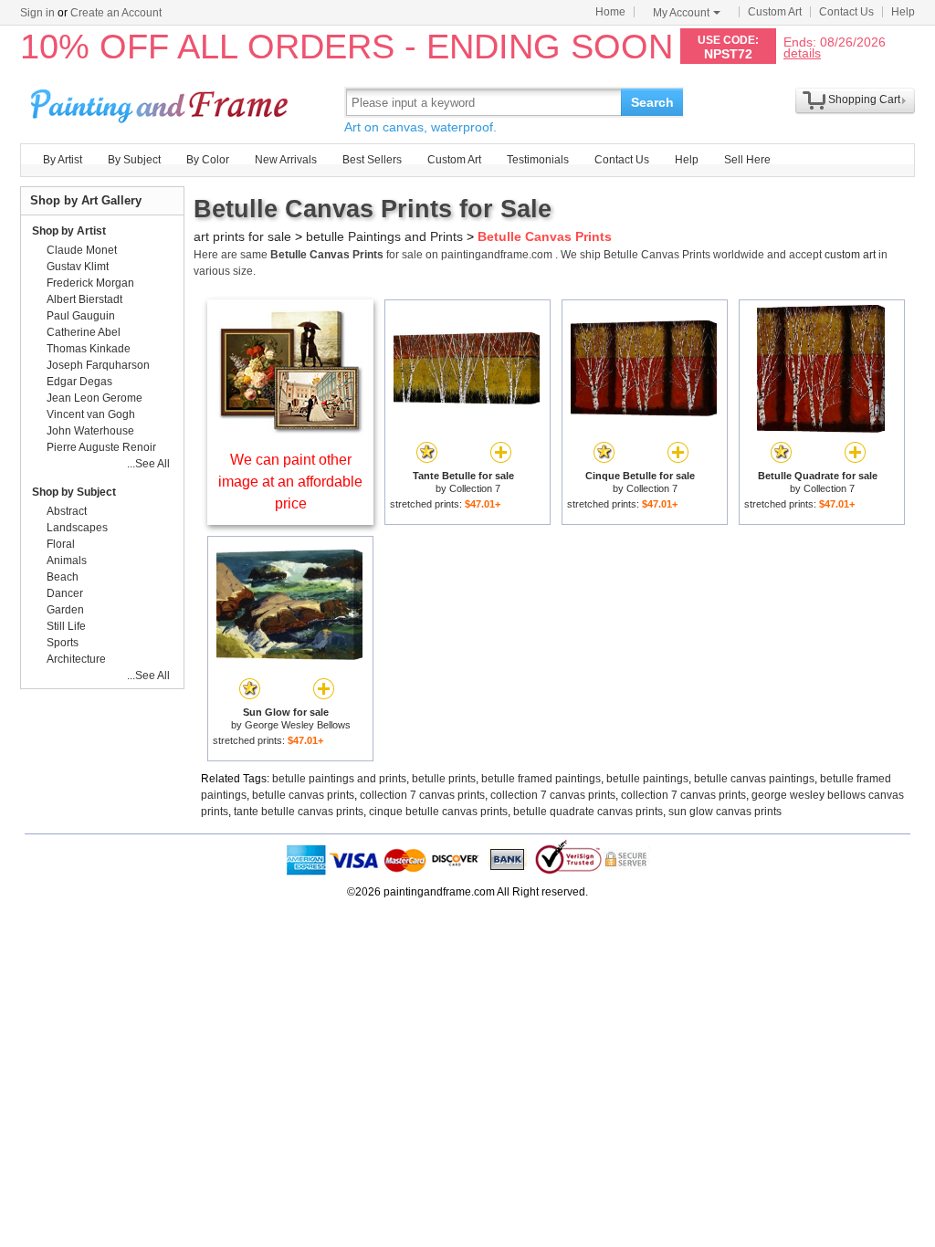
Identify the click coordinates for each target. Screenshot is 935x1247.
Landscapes (77, 527)
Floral (61, 544)
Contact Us (846, 11)
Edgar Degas (79, 381)
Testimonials (538, 159)
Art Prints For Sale (162, 101)
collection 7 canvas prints (422, 795)
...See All (148, 463)
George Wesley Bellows (298, 724)
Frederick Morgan (90, 283)
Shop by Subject (74, 492)
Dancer (65, 593)
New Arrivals (286, 159)
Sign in (37, 12)
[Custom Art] (290, 428)
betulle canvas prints (303, 795)
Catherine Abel (84, 332)
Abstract (67, 511)
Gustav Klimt (78, 266)
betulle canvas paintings (754, 778)
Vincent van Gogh (91, 414)
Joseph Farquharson (98, 365)
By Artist (62, 159)
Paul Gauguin (81, 315)
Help (903, 11)
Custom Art (775, 11)
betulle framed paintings (541, 778)
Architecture (76, 659)
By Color (207, 159)
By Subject (134, 159)
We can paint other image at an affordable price (290, 481)
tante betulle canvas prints (298, 811)
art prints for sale (242, 236)
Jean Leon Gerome (94, 398)
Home (610, 11)
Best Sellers (372, 159)
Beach (63, 577)
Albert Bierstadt (84, 299)
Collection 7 (474, 488)
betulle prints (444, 778)
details (802, 52)
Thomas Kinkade (89, 348)
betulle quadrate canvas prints (588, 811)
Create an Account (116, 12)
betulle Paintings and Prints (384, 236)
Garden (65, 609)
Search (652, 102)
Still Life (66, 626)
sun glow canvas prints (725, 811)
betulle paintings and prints (339, 778)
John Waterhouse (90, 430)
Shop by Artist (69, 231)
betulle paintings (647, 778)
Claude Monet (82, 250)
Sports (63, 642)
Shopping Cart (864, 99)
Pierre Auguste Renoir (101, 447)
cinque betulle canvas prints (438, 811)
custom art (850, 254)
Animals (67, 560)
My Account (681, 12)
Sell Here (747, 159)
